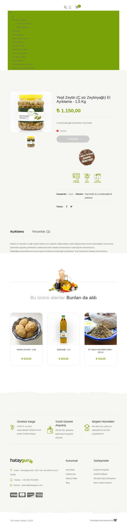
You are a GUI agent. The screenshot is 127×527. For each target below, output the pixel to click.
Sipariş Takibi (71, 478)
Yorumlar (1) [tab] (41, 231)
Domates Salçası (24, 24)
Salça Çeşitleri (20, 20)
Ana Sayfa (70, 470)
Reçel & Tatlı (19, 46)
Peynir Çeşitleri (20, 53)
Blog (68, 483)
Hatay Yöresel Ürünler (23, 64)
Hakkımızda (71, 474)
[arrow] (10, 340)
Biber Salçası (22, 27)
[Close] (13, 16)
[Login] (70, 8)
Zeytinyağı (18, 35)
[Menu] (11, 12)
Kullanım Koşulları (101, 470)
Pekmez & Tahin (21, 50)
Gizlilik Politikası (100, 474)
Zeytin (16, 31)
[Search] (65, 8)
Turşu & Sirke (20, 57)
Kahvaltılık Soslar (21, 38)
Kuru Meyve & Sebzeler (24, 68)
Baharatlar (18, 61)
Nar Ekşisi (18, 42)
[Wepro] (115, 520)
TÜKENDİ (73, 139)
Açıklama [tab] (17, 231)
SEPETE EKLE (26, 350)
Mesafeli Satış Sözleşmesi (105, 478)
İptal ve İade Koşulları (103, 483)
